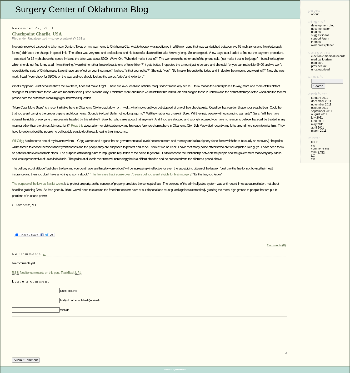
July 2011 (317, 117)
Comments (320, 148)
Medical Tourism (321, 59)
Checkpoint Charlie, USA (37, 33)
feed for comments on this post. (36, 272)
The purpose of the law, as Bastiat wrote (37, 183)
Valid (318, 152)
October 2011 (319, 107)
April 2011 (317, 127)
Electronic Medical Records (328, 56)
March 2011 (318, 130)
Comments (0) (276, 245)
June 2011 (317, 121)
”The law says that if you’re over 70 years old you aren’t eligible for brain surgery (140, 174)
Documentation (320, 28)
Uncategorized (37, 38)
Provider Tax (318, 66)
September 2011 (321, 111)
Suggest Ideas (320, 35)
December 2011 (321, 101)
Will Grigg (18, 141)
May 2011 (317, 124)
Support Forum (320, 38)
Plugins (316, 32)
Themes (316, 42)
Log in (314, 142)
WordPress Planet (322, 45)
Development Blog (323, 25)
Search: (316, 76)
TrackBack (71, 272)
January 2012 (319, 97)
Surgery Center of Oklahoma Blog (81, 9)
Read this (77, 125)
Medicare (317, 63)
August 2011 (319, 114)
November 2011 (321, 104)
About (315, 14)
